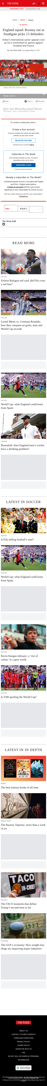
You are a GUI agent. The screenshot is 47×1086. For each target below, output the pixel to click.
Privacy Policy (23, 1042)
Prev (7, 209)
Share (7, 101)
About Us (24, 1031)
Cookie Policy (23, 1045)
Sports (22, 20)
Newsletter (41, 101)
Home (15, 20)
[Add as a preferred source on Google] (23, 1067)
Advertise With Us (24, 1049)
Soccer (30, 20)
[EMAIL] (4, 224)
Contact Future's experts (23, 1034)
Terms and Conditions (23, 1038)
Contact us (23, 196)
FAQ (23, 1052)
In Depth (23, 25)
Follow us (30, 101)
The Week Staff (15, 50)
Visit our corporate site (31, 1078)
